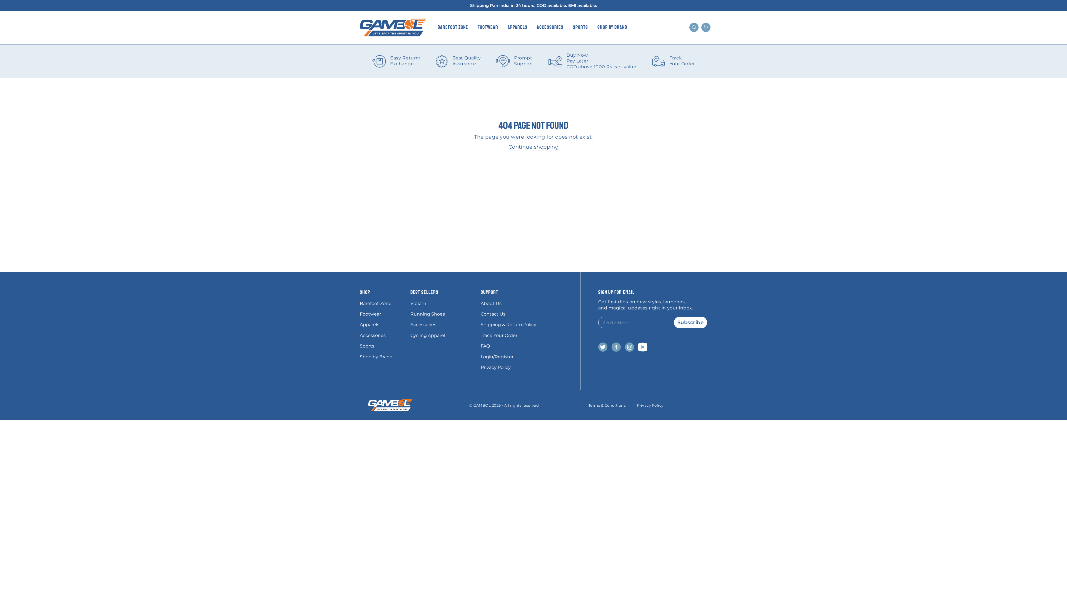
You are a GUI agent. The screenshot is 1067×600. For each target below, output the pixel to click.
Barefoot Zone (453, 27)
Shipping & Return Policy (508, 324)
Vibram (418, 303)
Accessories (550, 27)
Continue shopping (533, 147)
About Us (491, 303)
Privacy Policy (496, 367)
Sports (580, 27)
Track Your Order (499, 335)
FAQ (485, 346)
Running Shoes (427, 314)
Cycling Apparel (427, 335)
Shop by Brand (612, 27)
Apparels (517, 27)
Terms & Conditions (607, 405)
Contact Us (493, 314)
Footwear (488, 27)
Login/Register (497, 356)
